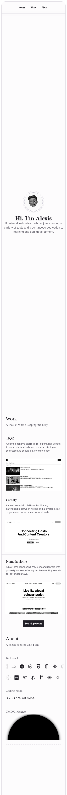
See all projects (33, 623)
